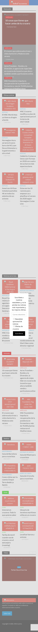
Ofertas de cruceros (18, 327)
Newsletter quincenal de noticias (18, 321)
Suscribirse (19, 333)
